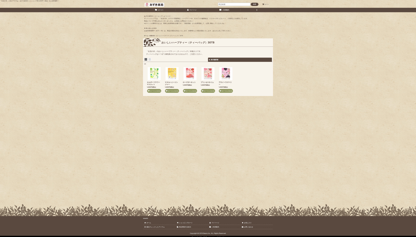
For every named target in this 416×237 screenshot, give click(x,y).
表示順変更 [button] (214, 60)
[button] (256, 10)
